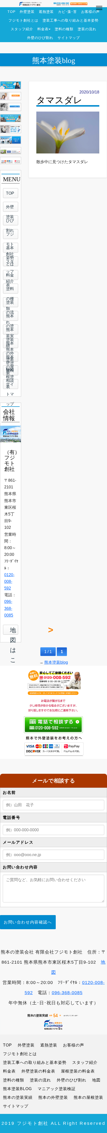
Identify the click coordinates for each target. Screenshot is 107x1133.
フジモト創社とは (23, 20)
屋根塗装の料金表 (78, 1071)
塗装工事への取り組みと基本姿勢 (71, 20)
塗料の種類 (64, 29)
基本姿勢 (10, 249)
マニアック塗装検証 (57, 1089)
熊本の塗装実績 (10, 317)
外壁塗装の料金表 (38, 1071)
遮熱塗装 (46, 12)
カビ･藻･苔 (67, 12)
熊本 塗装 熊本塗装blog (10, 331)
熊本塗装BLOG (17, 1089)
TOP (11, 12)
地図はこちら (14, 630)
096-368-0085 (8, 608)
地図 (96, 1080)
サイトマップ (68, 38)
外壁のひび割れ (40, 38)
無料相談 (10, 371)
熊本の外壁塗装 (10, 344)
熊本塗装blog (53, 60)
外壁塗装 (27, 12)
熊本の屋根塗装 (10, 358)
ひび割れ (10, 221)
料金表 (43, 29)
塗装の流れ (87, 29)
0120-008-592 (9, 581)
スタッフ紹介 (22, 29)
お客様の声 (90, 12)
